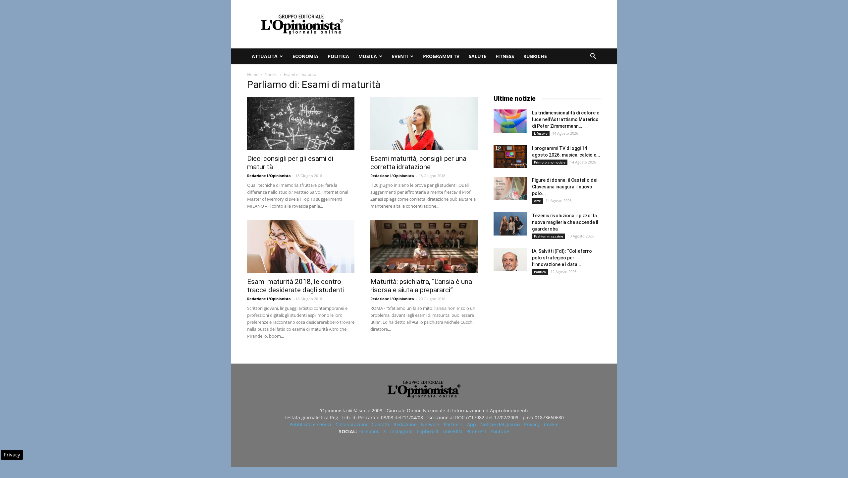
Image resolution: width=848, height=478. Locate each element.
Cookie (551, 424)
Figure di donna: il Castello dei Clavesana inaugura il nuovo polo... (564, 186)
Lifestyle (541, 133)
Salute (477, 56)
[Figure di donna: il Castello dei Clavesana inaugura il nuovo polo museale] (510, 188)
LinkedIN (452, 431)
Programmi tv (441, 56)
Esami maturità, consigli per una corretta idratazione (418, 163)
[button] (593, 57)
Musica (367, 56)
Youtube (500, 431)
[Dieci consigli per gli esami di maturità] (300, 123)
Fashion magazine (548, 236)
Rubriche (535, 56)
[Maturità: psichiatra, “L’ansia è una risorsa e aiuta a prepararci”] (424, 246)
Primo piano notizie (549, 162)
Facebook (368, 431)
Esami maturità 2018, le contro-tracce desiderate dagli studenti (295, 286)
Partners (453, 424)
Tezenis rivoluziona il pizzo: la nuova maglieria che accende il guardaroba (565, 222)
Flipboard (427, 431)
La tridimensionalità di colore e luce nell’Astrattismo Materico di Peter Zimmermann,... (565, 119)
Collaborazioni (351, 424)
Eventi (400, 56)
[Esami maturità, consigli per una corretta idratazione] (424, 123)
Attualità (265, 56)
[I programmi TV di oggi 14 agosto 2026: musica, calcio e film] (510, 156)
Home (252, 74)
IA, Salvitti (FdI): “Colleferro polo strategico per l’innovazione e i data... (562, 257)
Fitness (505, 56)
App (471, 424)
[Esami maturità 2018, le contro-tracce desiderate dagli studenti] (300, 246)
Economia (305, 56)
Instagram (401, 431)
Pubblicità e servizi (310, 424)
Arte (537, 200)
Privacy (532, 424)
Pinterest (476, 431)
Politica (338, 56)
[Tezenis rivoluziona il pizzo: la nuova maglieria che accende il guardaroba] (510, 224)
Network (430, 424)
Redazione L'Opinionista (269, 175)
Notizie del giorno (500, 424)
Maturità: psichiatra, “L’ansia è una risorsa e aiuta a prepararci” (421, 286)
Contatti (380, 424)
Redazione (405, 424)
